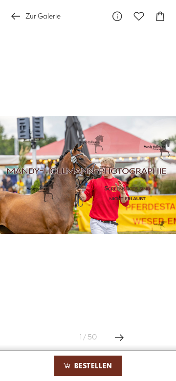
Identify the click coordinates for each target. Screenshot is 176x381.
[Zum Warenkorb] (160, 16)
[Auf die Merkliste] (139, 16)
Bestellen (92, 366)
